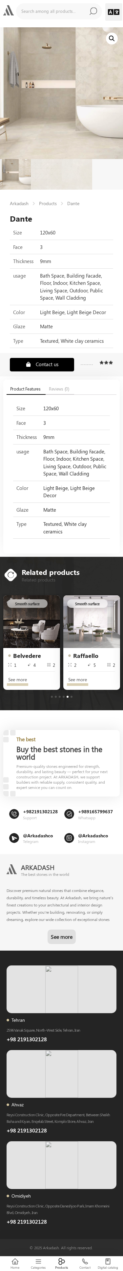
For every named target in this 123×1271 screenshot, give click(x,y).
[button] (114, 12)
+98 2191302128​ (27, 1130)
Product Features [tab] (25, 389)
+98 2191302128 (27, 1039)
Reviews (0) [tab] (59, 389)
